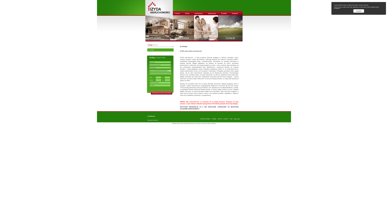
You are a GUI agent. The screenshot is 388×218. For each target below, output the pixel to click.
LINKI (231, 118)
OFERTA (220, 118)
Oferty (187, 13)
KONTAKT (225, 118)
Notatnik (235, 13)
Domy (158, 27)
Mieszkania (182, 27)
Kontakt (224, 13)
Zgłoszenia (212, 13)
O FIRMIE (213, 118)
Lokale (206, 27)
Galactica (155, 120)
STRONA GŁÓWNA (205, 118)
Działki (230, 27)
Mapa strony (237, 118)
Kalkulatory (199, 13)
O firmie (177, 13)
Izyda (153, 116)
